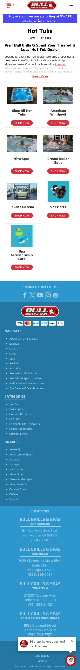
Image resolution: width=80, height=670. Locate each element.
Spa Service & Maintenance (26, 388)
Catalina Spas (17, 489)
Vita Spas (22, 159)
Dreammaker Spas (45, 68)
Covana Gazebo (22, 207)
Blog (12, 358)
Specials (14, 343)
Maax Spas (16, 474)
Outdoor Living (18, 434)
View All (14, 499)
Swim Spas (16, 409)
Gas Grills (14, 419)
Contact (14, 353)
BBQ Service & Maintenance (26, 383)
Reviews (14, 363)
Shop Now (22, 123)
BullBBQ (14, 449)
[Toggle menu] (71, 5)
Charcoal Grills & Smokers (24, 424)
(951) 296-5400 (40, 604)
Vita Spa (22, 68)
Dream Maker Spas (58, 160)
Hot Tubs (15, 404)
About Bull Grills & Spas (23, 338)
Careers (14, 348)
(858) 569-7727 (40, 574)
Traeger (14, 464)
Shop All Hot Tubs (22, 112)
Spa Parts (58, 207)
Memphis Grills (18, 484)
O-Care (13, 494)
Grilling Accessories (21, 429)
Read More (40, 76)
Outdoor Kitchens (20, 414)
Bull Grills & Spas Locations (25, 378)
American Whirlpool (58, 112)
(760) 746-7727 (40, 634)
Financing (15, 368)
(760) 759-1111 (40, 539)
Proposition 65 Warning (23, 373)
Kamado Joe (16, 469)
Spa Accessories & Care (21, 255)
